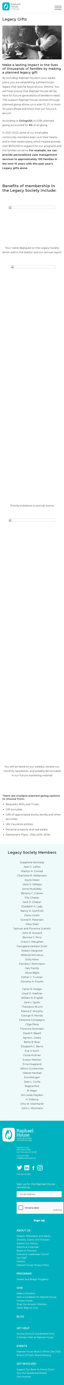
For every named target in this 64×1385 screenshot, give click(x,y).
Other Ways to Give (27, 1308)
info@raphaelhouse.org (26, 1158)
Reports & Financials (28, 1247)
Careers (21, 1261)
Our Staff (21, 1258)
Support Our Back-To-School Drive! (35, 1369)
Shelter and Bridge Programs (32, 1279)
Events (22, 1346)
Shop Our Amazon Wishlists (32, 1304)
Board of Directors (27, 1250)
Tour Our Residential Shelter (32, 1373)
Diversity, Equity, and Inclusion (33, 1239)
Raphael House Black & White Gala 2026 (38, 1351)
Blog (20, 1316)
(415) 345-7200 (23, 1156)
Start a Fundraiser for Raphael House (36, 1297)
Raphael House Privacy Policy (33, 1265)
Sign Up (39, 1220)
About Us (23, 1230)
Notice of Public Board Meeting (34, 1355)
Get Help (23, 1328)
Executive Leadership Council (32, 1254)
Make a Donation (26, 1293)
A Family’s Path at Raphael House (35, 1337)
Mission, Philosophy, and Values (33, 1236)
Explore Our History (27, 1243)
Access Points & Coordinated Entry (36, 1333)
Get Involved (26, 1363)
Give (20, 1288)
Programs (24, 1273)
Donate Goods (24, 1300)
